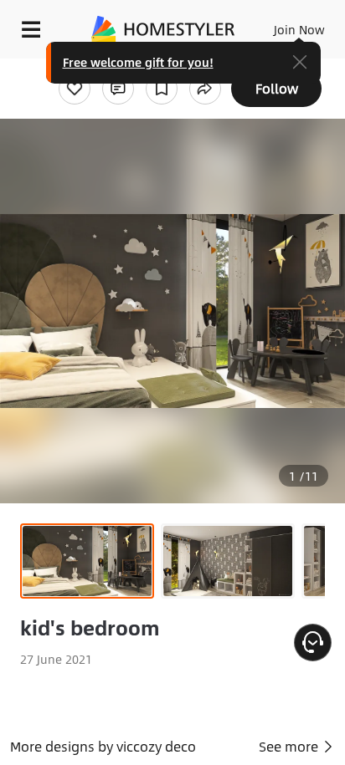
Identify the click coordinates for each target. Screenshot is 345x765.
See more (290, 746)
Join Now (299, 29)
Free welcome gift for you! (138, 62)
